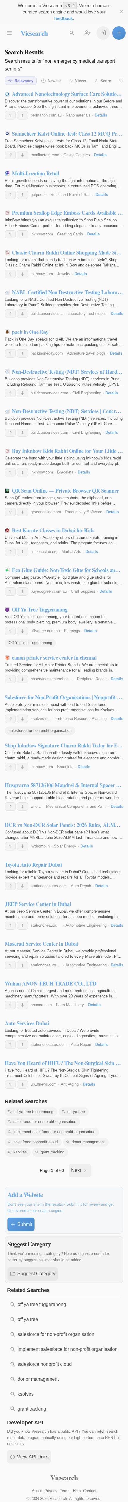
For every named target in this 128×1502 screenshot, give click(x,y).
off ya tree (76, 1111)
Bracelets (65, 472)
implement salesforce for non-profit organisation (54, 1131)
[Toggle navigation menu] (9, 33)
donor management (88, 1142)
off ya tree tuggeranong (33, 1111)
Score (105, 81)
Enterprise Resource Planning (81, 718)
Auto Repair (81, 886)
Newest (54, 81)
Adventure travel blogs (86, 353)
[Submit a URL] (119, 33)
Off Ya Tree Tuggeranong (30, 642)
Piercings (72, 631)
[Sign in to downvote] (22, 115)
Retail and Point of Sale (71, 194)
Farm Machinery (70, 1005)
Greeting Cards (70, 234)
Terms (65, 1491)
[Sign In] (103, 33)
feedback (63, 18)
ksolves (20, 1152)
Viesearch (34, 33)
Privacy (50, 1491)
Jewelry (63, 274)
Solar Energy (65, 846)
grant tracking (52, 1152)
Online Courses (76, 155)
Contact (89, 1491)
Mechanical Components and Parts (76, 806)
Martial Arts (71, 551)
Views (80, 81)
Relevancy (24, 81)
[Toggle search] (71, 33)
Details (101, 115)
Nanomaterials (78, 115)
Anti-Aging (70, 1084)
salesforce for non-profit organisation (40, 730)
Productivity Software (83, 512)
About (37, 1491)
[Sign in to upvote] (10, 115)
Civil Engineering (86, 393)
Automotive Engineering (86, 925)
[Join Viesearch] (87, 33)
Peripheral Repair (92, 679)
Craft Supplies (83, 591)
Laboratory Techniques (87, 313)
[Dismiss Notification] (121, 11)
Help (77, 1491)
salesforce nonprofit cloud (35, 1142)
